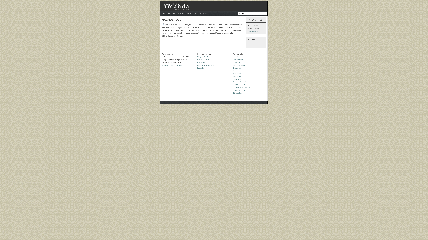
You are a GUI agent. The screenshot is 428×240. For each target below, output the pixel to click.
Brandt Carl (201, 68)
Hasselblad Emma (239, 57)
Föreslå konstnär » (253, 31)
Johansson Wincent (239, 82)
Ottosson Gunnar (238, 60)
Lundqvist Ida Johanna (240, 96)
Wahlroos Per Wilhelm (240, 71)
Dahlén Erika (237, 62)
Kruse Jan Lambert (239, 65)
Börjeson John (237, 93)
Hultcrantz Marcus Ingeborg (242, 87)
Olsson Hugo (237, 68)
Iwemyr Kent (237, 76)
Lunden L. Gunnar (203, 60)
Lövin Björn (201, 62)
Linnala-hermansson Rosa (205, 65)
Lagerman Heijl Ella (239, 85)
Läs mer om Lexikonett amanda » (172, 65)
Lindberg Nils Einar (239, 90)
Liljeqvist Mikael (202, 57)
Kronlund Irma (237, 79)
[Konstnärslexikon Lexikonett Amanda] (176, 3)
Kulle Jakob (237, 73)
